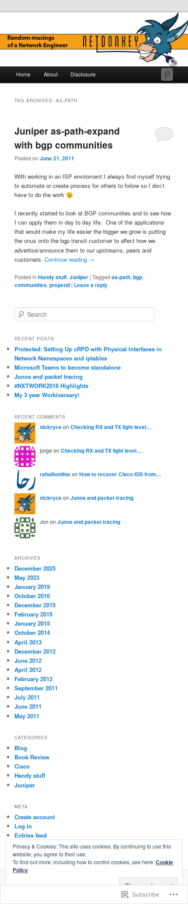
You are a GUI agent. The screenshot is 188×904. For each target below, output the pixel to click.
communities (30, 285)
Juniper (79, 277)
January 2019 (32, 586)
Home (23, 74)
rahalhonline (55, 474)
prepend (59, 285)
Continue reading (69, 259)
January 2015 (32, 623)
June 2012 (28, 660)
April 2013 (28, 642)
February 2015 (33, 614)
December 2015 (35, 605)
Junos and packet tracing (48, 376)
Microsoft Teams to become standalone (67, 367)
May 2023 (26, 577)
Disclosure (83, 74)
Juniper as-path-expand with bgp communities (67, 137)
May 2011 (26, 716)
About (51, 74)
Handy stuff (52, 277)
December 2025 (35, 568)
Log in (23, 826)
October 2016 (32, 596)
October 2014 (32, 632)
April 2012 (28, 669)
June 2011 (28, 706)
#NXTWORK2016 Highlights (51, 385)
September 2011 (36, 688)
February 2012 (33, 679)
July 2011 (27, 697)
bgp (137, 277)
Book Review (31, 757)
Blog (20, 748)
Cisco (22, 766)
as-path (120, 277)
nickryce (51, 427)
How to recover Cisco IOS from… (120, 474)
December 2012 (35, 651)
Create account (34, 817)
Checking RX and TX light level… (110, 427)
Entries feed (30, 835)
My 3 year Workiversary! (46, 395)
